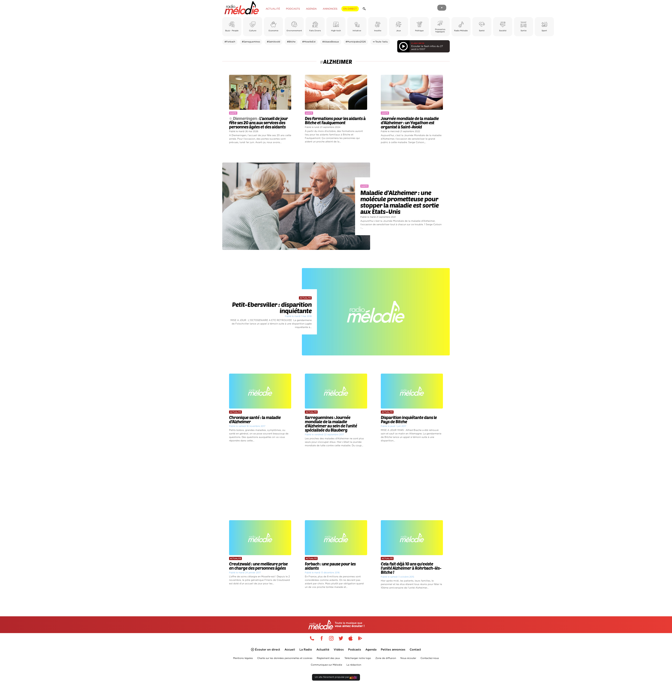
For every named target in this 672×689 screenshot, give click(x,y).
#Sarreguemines (251, 42)
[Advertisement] (336, 483)
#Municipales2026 (356, 42)
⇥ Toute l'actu (380, 42)
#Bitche (291, 42)
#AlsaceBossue (330, 42)
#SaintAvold (273, 42)
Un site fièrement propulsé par (332, 677)
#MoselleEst (309, 42)
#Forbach (230, 42)
